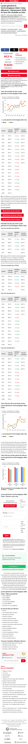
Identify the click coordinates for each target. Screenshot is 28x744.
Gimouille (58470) (7, 603)
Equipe (12, 720)
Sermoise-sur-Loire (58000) (9, 605)
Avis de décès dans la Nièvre (9, 612)
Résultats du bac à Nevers (9, 645)
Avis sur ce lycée (18, 63)
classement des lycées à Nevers (10, 16)
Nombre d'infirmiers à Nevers (10, 620)
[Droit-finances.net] (20, 736)
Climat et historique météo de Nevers (12, 624)
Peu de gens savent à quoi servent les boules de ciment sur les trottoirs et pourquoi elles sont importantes (14, 686)
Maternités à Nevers (7, 636)
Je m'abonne (13, 566)
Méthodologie (8, 68)
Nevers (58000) (6, 596)
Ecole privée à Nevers (8, 634)
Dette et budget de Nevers (9, 628)
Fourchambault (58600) (8, 601)
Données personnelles (6, 723)
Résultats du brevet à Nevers (10, 647)
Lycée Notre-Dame (12, 29)
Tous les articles (11, 721)
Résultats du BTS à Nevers (9, 649)
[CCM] (20, 733)
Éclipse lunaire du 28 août (9, 681)
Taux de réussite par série (20, 59)
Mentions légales (10, 724)
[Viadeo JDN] (20, 739)
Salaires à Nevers (6, 626)
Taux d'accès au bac (19, 61)
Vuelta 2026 (5, 677)
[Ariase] (7, 742)
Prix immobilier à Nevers (9, 638)
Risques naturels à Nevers (9, 618)
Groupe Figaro (18, 724)
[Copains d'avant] (7, 739)
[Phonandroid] (20, 742)
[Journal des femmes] (7, 733)
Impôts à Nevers (6, 630)
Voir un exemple (21, 657)
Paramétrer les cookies (16, 723)
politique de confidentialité (18, 549)
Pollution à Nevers (7, 616)
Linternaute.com (7, 657)
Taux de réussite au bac (20, 57)
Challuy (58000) (6, 599)
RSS (17, 721)
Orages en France (7, 671)
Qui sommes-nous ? (5, 720)
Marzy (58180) (6, 597)
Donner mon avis (10, 506)
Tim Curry (5, 673)
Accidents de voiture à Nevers (10, 622)
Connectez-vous (23, 530)
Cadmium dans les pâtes (9, 682)
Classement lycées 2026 (10, 3)
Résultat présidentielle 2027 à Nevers (12, 643)
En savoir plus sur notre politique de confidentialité (12, 569)
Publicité (25, 720)
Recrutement (21, 721)
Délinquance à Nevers (8, 614)
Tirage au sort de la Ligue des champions (13, 679)
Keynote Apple (6, 675)
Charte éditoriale (18, 720)
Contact (5, 721)
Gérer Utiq (24, 723)
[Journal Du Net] (7, 736)
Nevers (20, 3)
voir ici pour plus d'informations (17, 589)
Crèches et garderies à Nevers (10, 632)
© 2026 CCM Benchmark (14, 726)
